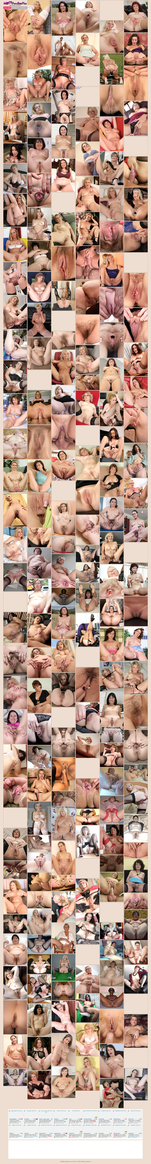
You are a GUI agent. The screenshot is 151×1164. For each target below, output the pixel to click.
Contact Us (88, 1161)
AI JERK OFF (15, 7)
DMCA (82, 1161)
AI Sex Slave (7, 7)
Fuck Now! (23, 7)
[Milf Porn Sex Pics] (15, 3)
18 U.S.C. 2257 (76, 1161)
